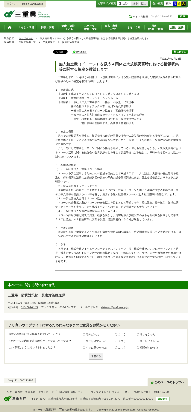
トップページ (26, 38)
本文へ (11, 3)
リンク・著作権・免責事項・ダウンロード (29, 392)
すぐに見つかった (96, 347)
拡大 (143, 3)
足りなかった (147, 334)
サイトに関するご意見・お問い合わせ (147, 392)
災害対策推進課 (70, 42)
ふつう (122, 334)
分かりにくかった (150, 341)
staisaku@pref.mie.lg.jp (114, 307)
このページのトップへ (169, 382)
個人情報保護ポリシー (72, 392)
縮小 (135, 3)
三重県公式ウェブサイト (27, 14)
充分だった (92, 334)
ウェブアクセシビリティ (105, 392)
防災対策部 (49, 42)
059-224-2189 (29, 307)
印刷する (180, 52)
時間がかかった (149, 347)
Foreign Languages (31, 3)
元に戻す (124, 3)
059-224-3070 (112, 398)
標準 (168, 3)
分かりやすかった (96, 341)
